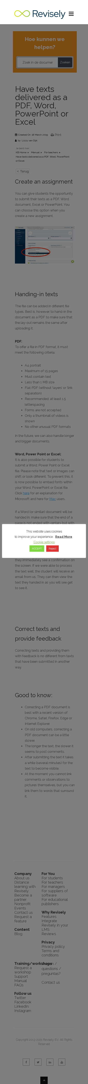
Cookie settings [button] (44, 542)
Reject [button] (52, 548)
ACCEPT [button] (37, 548)
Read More (63, 537)
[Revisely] (39, 17)
